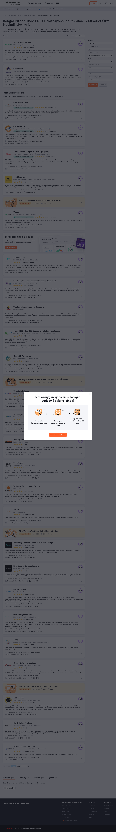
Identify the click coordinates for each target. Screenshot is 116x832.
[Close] (90, 394)
